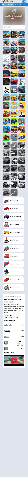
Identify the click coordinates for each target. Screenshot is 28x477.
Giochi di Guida (17, 296)
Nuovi (16, 4)
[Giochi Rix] (8, 1)
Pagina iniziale (9, 4)
